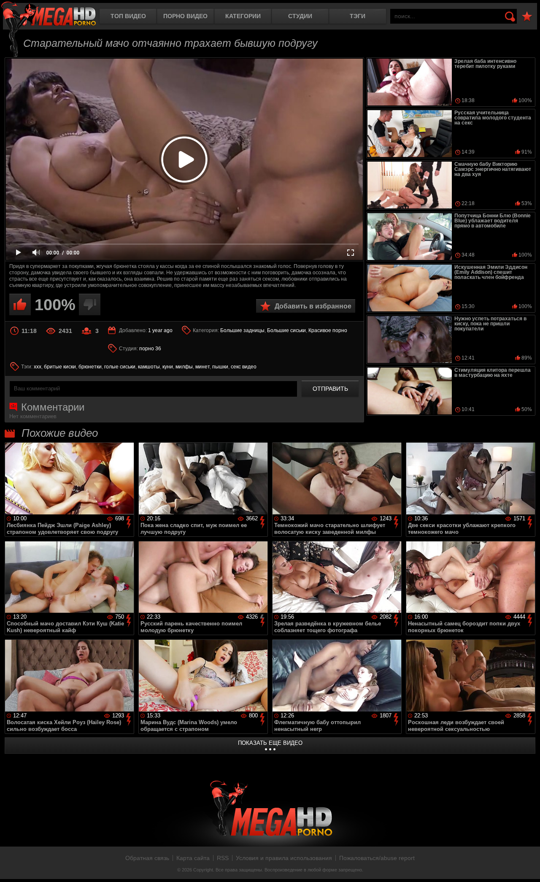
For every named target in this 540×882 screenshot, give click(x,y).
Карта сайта (193, 858)
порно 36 (150, 349)
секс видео (243, 367)
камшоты (149, 367)
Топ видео (128, 16)
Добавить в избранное (313, 306)
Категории (243, 16)
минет (202, 367)
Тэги (357, 16)
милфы (184, 367)
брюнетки (90, 367)
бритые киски (60, 367)
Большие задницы (242, 330)
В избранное (527, 16)
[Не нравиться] (89, 304)
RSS (223, 858)
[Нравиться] (20, 304)
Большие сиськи (286, 330)
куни (167, 367)
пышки (220, 367)
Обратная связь (147, 858)
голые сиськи (119, 367)
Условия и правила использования (284, 858)
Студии (300, 16)
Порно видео (185, 16)
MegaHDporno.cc (48, 14)
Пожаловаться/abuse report (377, 858)
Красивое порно (327, 330)
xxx (37, 367)
